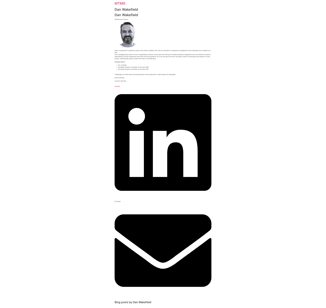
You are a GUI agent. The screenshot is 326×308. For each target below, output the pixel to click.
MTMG (120, 3)
